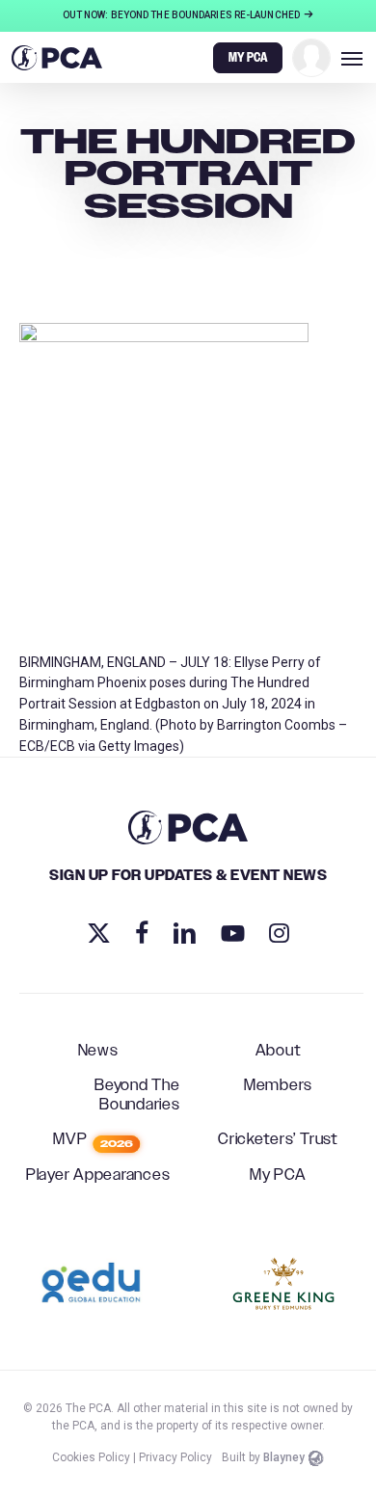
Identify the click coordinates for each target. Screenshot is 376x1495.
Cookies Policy (91, 1457)
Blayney (284, 1457)
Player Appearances (98, 1176)
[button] (352, 57)
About (278, 1051)
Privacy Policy (175, 1457)
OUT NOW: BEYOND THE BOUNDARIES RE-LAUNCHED (182, 15)
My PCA (278, 1176)
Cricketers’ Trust (278, 1140)
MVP (93, 1140)
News (98, 1051)
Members (278, 1086)
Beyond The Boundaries (137, 1095)
